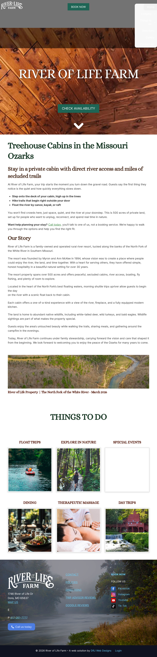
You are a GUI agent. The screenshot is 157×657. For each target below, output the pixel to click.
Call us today (23, 626)
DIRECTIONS (74, 589)
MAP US (13, 602)
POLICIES (72, 582)
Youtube (123, 599)
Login (118, 650)
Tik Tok (122, 605)
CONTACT (72, 574)
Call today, (55, 224)
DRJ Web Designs (103, 650)
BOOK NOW (78, 6)
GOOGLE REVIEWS (77, 605)
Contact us (147, 44)
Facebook (124, 588)
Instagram (124, 594)
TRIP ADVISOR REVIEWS (81, 597)
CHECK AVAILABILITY (78, 108)
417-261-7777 (19, 617)
